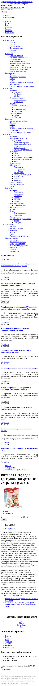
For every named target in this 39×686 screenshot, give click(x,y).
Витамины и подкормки (18, 58)
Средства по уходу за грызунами (22, 86)
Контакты (8, 31)
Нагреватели (18, 176)
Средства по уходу (16, 113)
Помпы (16, 178)
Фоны (16, 161)
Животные (9, 224)
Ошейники (18, 94)
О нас (7, 23)
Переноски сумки (16, 48)
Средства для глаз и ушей (19, 69)
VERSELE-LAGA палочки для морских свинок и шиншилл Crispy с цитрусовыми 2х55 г (20, 604)
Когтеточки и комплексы (19, 105)
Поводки (17, 198)
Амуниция (13, 90)
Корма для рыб (15, 163)
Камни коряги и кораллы (23, 159)
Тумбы (12, 186)
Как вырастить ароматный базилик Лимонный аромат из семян (15, 329)
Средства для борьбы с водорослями (22, 145)
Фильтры (17, 180)
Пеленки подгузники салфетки (21, 63)
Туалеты (13, 52)
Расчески (13, 50)
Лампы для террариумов (19, 246)
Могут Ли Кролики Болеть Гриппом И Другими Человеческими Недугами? (16, 388)
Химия (16, 115)
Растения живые (16, 182)
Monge (21, 623)
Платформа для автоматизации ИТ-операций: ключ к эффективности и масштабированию (19, 308)
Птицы (12, 232)
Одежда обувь (15, 217)
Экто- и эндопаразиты (18, 71)
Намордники (18, 194)
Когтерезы (13, 42)
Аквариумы (14, 136)
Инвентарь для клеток (18, 77)
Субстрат (13, 249)
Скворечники (15, 130)
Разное (20, 171)
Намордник (18, 92)
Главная (8, 21)
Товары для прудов (17, 184)
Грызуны (13, 226)
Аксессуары (9, 40)
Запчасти (21, 169)
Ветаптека (9, 54)
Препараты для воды (21, 142)
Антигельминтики (16, 56)
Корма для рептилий (17, 244)
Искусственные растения (23, 157)
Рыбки (12, 234)
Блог (7, 25)
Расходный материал (17, 65)
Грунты (16, 155)
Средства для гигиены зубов (20, 67)
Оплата (8, 29)
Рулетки (17, 199)
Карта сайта (9, 33)
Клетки (12, 79)
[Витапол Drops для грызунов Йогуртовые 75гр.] (12, 508)
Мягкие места (15, 46)
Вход (7, 16)
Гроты (16, 153)
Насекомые (14, 230)
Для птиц (8, 119)
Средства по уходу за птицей (20, 132)
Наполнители (15, 84)
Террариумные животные (19, 236)
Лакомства (18, 111)
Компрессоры (19, 173)
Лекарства (17, 140)
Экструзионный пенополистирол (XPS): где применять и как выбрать (18, 284)
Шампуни (17, 117)
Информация (10, 529)
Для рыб (8, 134)
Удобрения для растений (23, 150)
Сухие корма (18, 102)
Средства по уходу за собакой (20, 219)
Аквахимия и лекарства (18, 138)
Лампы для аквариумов (22, 175)
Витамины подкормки (18, 242)
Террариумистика (11, 238)
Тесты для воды (19, 148)
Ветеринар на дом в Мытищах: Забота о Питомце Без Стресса (16, 408)
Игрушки (13, 75)
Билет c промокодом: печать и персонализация (19, 368)
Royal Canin (21, 625)
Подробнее (5, 277)
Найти (4, 12)
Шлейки (17, 96)
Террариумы (14, 251)
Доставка (8, 27)
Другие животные (16, 228)
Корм (11, 107)
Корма (12, 81)
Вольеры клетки (16, 207)
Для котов (9, 88)
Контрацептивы (15, 59)
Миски (12, 44)
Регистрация (10, 17)
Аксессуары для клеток (18, 121)
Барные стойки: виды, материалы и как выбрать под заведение (16, 351)
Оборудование (15, 165)
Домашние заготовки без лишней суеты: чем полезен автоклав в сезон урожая (18, 265)
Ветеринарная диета (17, 98)
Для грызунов (10, 73)
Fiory (22, 621)
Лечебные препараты (17, 61)
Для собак (9, 188)
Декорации (14, 152)
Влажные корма (20, 100)
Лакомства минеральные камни (21, 82)
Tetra (21, 627)
